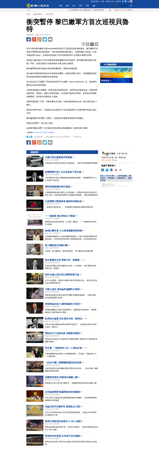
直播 (60, 5)
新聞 (67, 5)
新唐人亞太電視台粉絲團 (44, 132)
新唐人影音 (95, 1)
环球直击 (77, 137)
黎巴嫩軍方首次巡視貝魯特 (58, 137)
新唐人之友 (110, 1)
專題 (80, 5)
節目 (73, 5)
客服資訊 (111, 178)
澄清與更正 (121, 178)
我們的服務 (122, 176)
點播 (87, 5)
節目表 (118, 1)
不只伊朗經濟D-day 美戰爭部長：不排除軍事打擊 (78, 10)
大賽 (102, 1)
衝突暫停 (38, 137)
